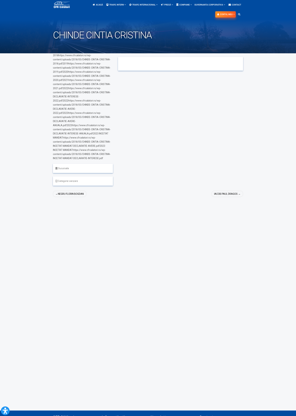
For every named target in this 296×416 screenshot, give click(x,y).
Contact (236, 5)
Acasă (99, 5)
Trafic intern (116, 5)
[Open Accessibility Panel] (5, 410)
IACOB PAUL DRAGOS (226, 193)
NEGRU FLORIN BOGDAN (71, 193)
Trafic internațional (144, 5)
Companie (184, 5)
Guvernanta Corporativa (209, 5)
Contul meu (226, 14)
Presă (167, 5)
